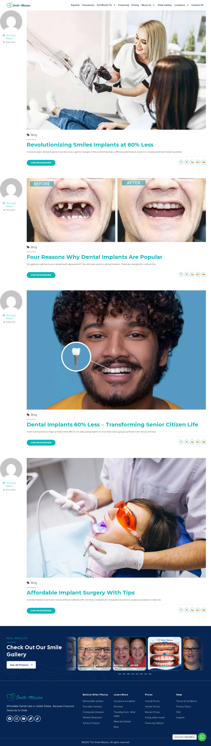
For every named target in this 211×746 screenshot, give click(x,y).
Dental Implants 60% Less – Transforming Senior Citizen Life (112, 424)
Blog (34, 135)
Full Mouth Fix (104, 5)
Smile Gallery (165, 5)
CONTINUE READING (41, 163)
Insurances (88, 5)
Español (75, 5)
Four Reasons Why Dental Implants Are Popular (94, 257)
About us (146, 5)
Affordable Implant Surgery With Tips (81, 592)
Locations (179, 5)
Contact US (197, 5)
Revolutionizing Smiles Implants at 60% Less (90, 144)
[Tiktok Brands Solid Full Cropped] (37, 719)
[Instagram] (17, 719)
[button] (119, 673)
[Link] (30, 719)
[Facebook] (10, 719)
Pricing (135, 5)
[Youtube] (24, 719)
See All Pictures (19, 664)
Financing (123, 5)
